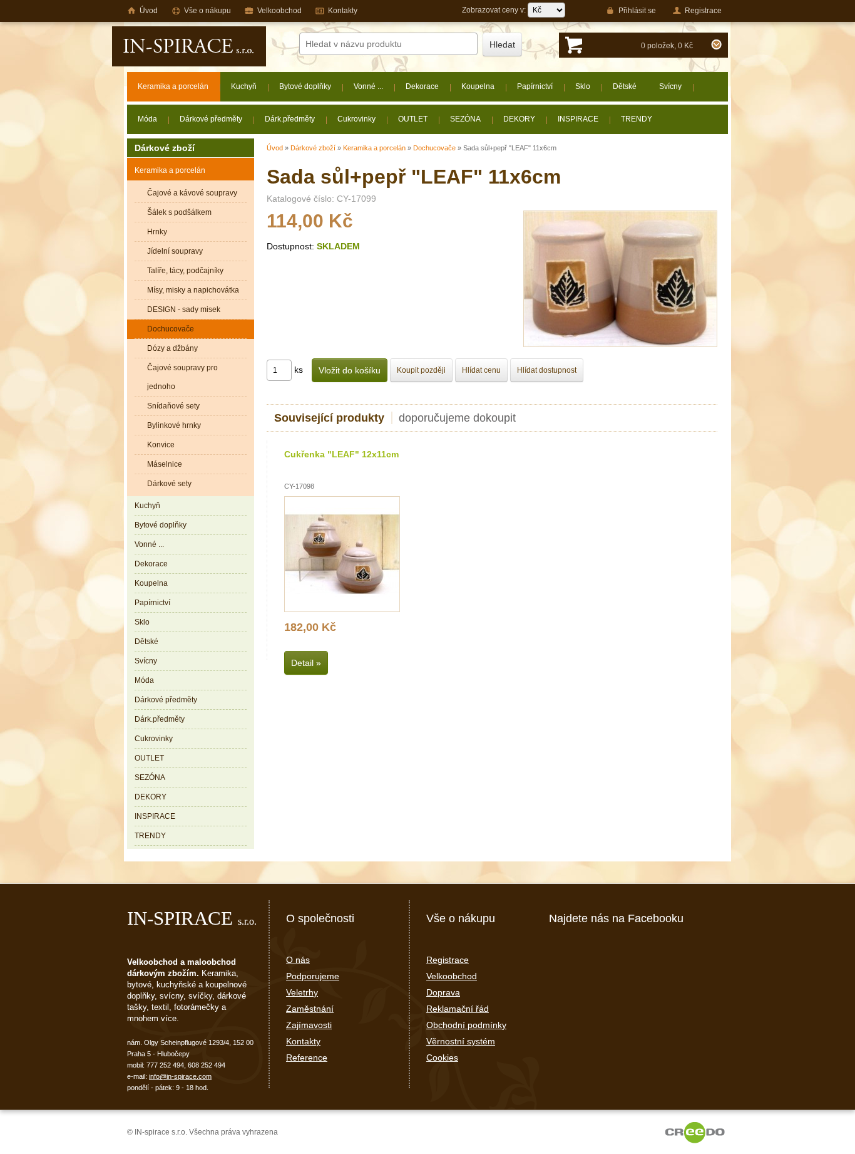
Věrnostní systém (460, 1041)
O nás (298, 960)
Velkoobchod (451, 976)
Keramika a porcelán (374, 148)
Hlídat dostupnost (546, 370)
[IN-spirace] (189, 46)
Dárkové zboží (312, 148)
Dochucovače (434, 148)
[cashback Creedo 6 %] (695, 1132)
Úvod (275, 148)
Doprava (443, 992)
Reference (306, 1058)
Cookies (442, 1058)
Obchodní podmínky (466, 1025)
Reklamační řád (457, 1009)
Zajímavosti (309, 1025)
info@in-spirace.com (180, 1076)
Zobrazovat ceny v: (495, 10)
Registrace (447, 960)
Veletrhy (302, 992)
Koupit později (421, 370)
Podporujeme (312, 976)
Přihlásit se (637, 10)
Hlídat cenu (481, 370)
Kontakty (303, 1041)
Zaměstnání (310, 1009)
